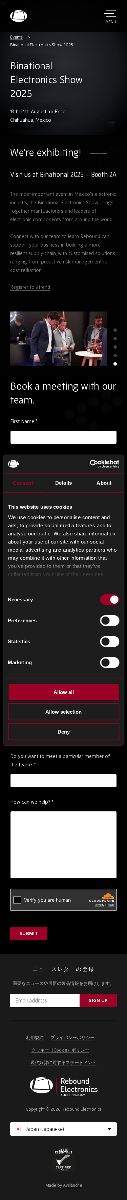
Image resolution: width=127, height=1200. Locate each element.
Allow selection (63, 712)
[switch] (109, 620)
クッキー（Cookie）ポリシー (60, 1050)
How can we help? (32, 802)
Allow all (64, 692)
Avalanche (72, 1185)
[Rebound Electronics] (18, 16)
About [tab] (104, 482)
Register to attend (30, 287)
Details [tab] (63, 482)
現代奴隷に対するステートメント (63, 1062)
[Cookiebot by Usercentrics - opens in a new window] (90, 464)
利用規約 (35, 1037)
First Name (23, 421)
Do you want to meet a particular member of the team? (60, 760)
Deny (64, 731)
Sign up (98, 1000)
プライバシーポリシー (72, 1037)
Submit (29, 933)
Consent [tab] (23, 482)
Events (16, 37)
